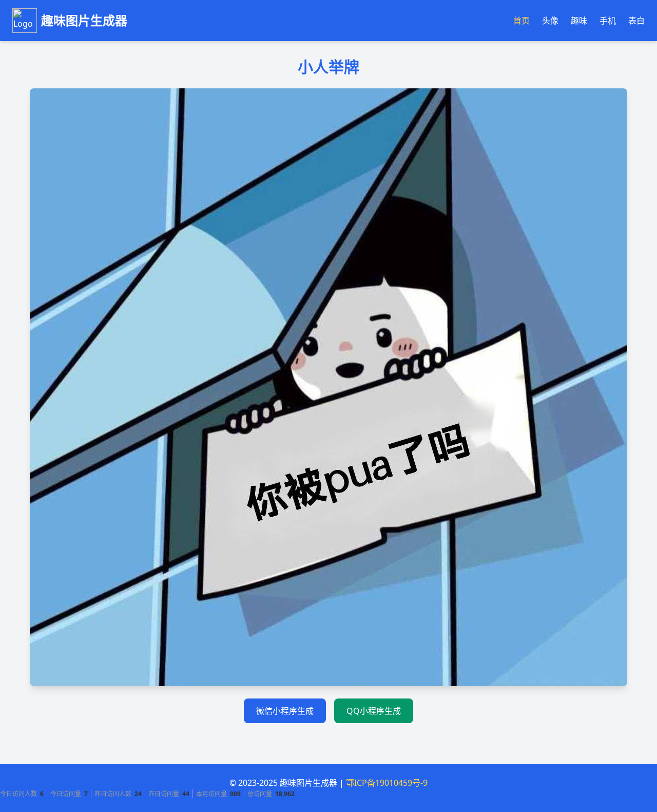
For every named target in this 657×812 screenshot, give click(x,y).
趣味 (579, 20)
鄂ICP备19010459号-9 (387, 782)
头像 (550, 20)
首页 (521, 20)
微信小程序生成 (285, 710)
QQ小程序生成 (373, 710)
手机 (608, 20)
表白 (636, 20)
